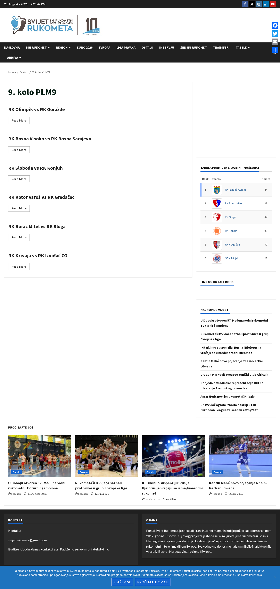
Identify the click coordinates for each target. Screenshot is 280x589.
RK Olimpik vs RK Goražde (36, 109)
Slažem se (122, 582)
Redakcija (16, 493)
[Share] (275, 50)
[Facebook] (275, 25)
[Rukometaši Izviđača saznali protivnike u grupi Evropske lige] (106, 456)
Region (62, 47)
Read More (20, 121)
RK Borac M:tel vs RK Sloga (37, 226)
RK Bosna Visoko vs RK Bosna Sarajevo (49, 138)
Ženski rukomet (193, 47)
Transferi (221, 47)
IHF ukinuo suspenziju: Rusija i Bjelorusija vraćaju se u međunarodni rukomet (172, 488)
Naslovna (12, 47)
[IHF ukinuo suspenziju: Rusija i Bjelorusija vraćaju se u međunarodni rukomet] (173, 456)
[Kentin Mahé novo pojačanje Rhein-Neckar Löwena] (240, 456)
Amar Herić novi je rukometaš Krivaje (227, 396)
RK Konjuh (231, 230)
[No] (275, 577)
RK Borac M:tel (233, 203)
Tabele (241, 47)
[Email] (275, 42)
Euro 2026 (84, 47)
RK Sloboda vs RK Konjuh (35, 168)
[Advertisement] (201, 25)
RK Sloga (230, 217)
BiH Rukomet (36, 47)
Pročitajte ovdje (152, 582)
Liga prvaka (125, 47)
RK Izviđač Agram (235, 189)
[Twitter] (275, 34)
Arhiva (12, 57)
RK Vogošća (232, 244)
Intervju (166, 47)
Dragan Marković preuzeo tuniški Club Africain (234, 374)
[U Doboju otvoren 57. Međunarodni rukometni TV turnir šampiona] (39, 456)
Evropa (104, 47)
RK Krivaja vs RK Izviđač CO (37, 255)
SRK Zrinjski (232, 258)
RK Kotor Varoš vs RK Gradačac (41, 197)
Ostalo (147, 47)
